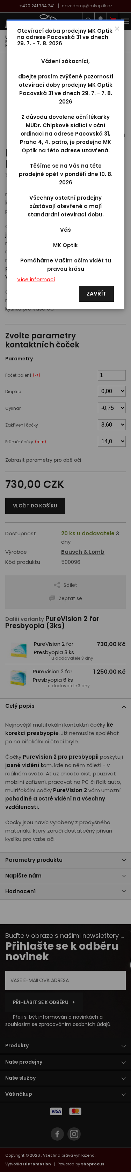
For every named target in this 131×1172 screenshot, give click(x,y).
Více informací (36, 279)
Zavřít (96, 294)
